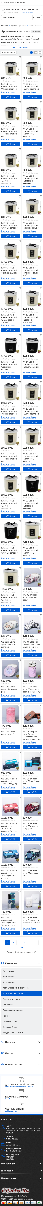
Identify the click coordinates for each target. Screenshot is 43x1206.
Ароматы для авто (11, 999)
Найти (37, 18)
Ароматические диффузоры (16, 988)
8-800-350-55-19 (30, 9)
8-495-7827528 (11, 9)
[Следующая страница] (22, 947)
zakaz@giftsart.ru (13, 1145)
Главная (4, 25)
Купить (12, 97)
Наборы (6, 1016)
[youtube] (12, 1158)
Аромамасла (8, 977)
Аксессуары (8, 971)
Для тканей (8, 1005)
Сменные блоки (10, 1021)
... (30, 943)
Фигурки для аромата (13, 1032)
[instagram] (8, 1158)
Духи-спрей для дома (13, 1010)
